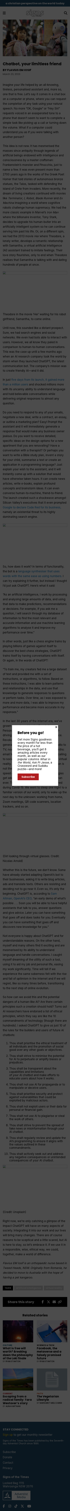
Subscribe (28, 777)
